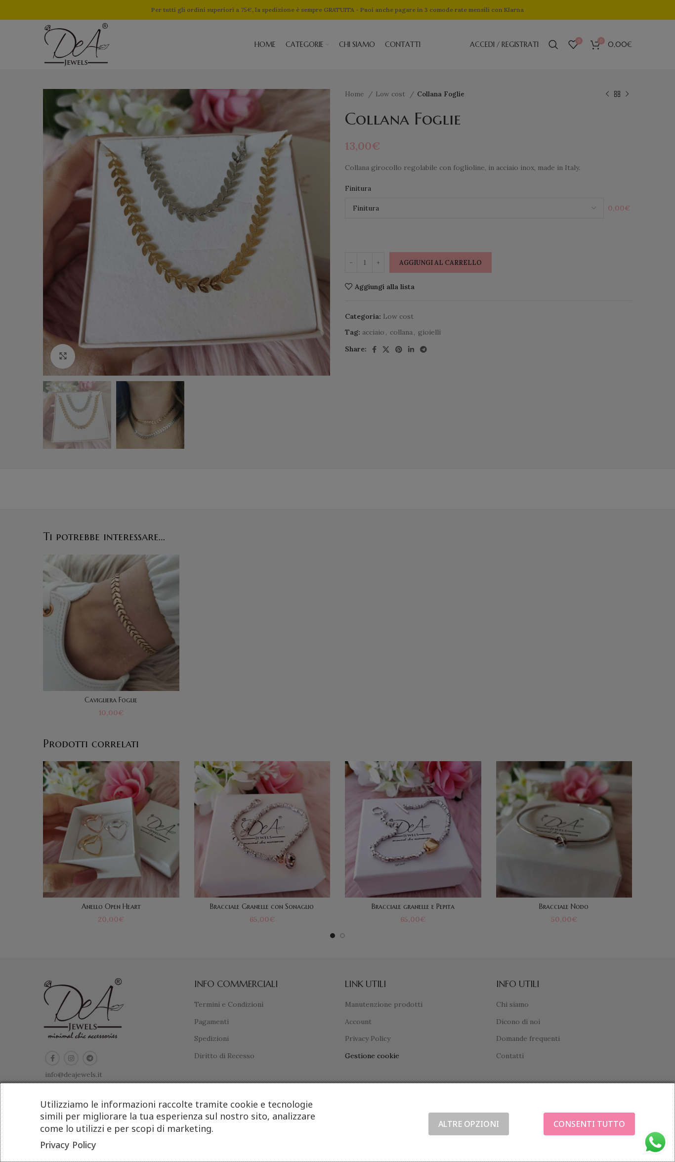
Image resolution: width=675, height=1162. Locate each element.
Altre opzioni (468, 1124)
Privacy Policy (68, 1145)
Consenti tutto (589, 1124)
